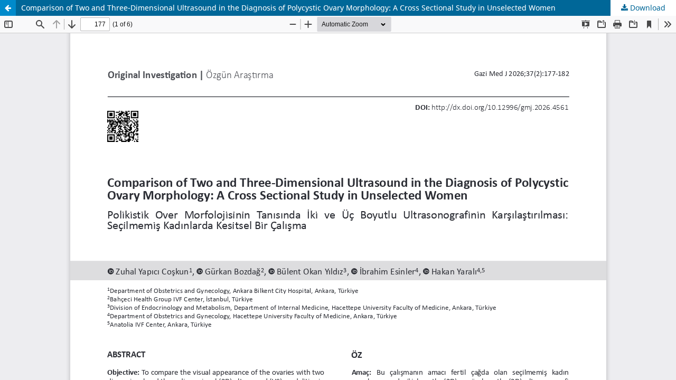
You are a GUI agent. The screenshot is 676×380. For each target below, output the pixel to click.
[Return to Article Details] (8, 8)
